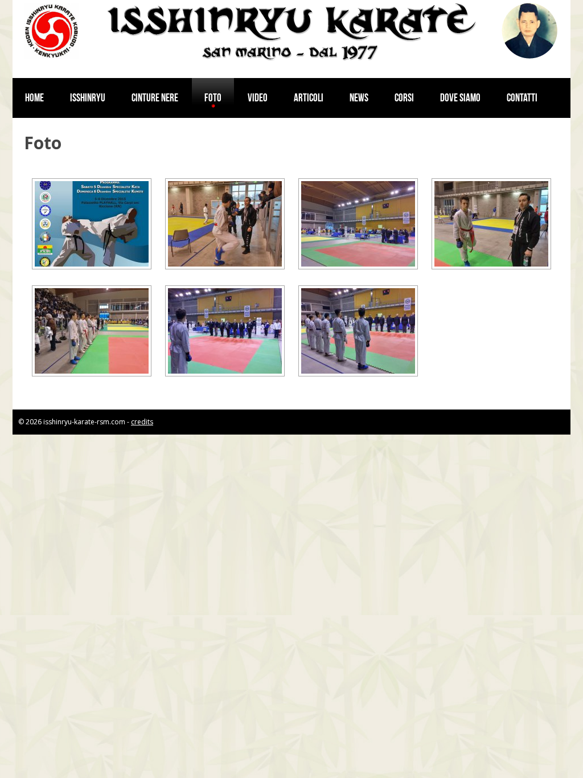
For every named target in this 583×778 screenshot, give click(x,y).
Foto (212, 98)
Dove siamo (460, 98)
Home (34, 98)
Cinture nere (155, 98)
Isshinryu (87, 98)
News (359, 98)
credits (142, 422)
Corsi (404, 98)
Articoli (308, 98)
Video (258, 98)
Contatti (522, 98)
